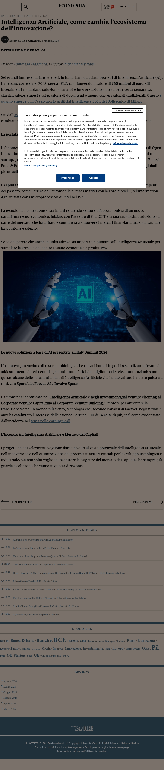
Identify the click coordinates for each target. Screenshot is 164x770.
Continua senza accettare (127, 110)
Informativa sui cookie (125, 143)
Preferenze (68, 178)
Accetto (94, 178)
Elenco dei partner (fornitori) (40, 165)
